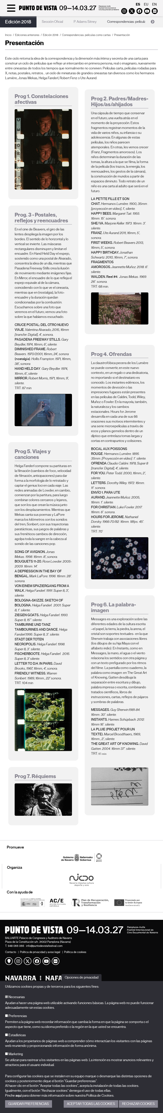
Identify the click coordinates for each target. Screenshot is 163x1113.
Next (152, 22)
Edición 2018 (18, 22)
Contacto (10, 952)
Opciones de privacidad (81, 977)
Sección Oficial (52, 22)
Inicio (8, 35)
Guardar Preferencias (28, 1104)
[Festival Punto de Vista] (62, 11)
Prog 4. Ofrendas (111, 354)
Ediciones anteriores (27, 35)
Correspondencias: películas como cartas (86, 35)
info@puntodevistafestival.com (44, 946)
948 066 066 (16, 946)
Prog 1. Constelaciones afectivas (41, 99)
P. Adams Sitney (85, 22)
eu (146, 4)
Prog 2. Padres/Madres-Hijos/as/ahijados (119, 101)
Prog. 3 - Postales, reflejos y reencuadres (41, 217)
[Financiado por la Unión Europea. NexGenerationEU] (128, 902)
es (138, 4)
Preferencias (17, 1016)
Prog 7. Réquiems (35, 776)
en (154, 4)
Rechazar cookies (138, 1104)
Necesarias (16, 997)
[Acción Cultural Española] (58, 902)
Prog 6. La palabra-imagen (113, 607)
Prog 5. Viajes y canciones (33, 454)
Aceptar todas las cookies (91, 1104)
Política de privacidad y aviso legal (40, 952)
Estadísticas (17, 1035)
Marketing (15, 1054)
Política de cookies (75, 952)
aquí (18, 1095)
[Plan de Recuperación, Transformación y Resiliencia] (90, 902)
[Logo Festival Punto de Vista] (81, 929)
